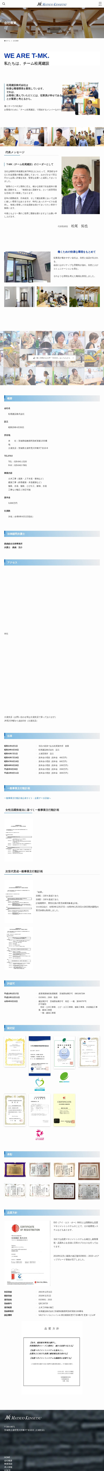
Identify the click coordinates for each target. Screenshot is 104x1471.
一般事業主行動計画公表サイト (18, 798)
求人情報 (8, 1467)
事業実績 (8, 1464)
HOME (7, 1457)
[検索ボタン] (4, 4)
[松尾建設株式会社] (52, 4)
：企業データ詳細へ (42, 798)
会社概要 (8, 1461)
